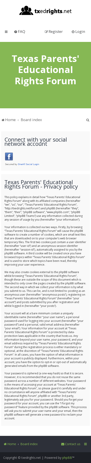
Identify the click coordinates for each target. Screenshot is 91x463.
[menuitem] (19, 31)
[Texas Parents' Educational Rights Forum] (46, 11)
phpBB (67, 458)
